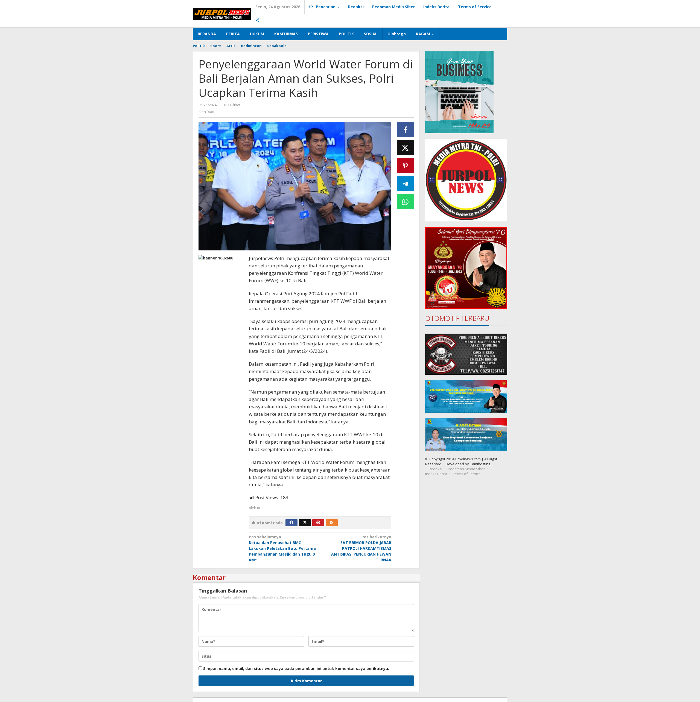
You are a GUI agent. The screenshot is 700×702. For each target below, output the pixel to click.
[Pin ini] (405, 165)
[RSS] (332, 522)
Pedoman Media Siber (466, 468)
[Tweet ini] (405, 147)
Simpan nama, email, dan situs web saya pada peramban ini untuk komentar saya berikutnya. (296, 668)
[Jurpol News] (222, 13)
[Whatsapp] (405, 201)
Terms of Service (467, 473)
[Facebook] (291, 522)
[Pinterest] (318, 522)
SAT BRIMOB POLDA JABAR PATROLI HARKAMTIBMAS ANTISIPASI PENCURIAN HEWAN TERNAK (361, 548)
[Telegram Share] (405, 183)
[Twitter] (305, 522)
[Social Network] (257, 20)
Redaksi (435, 468)
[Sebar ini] (405, 129)
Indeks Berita (436, 473)
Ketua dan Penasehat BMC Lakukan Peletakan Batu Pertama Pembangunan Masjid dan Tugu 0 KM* (282, 548)
